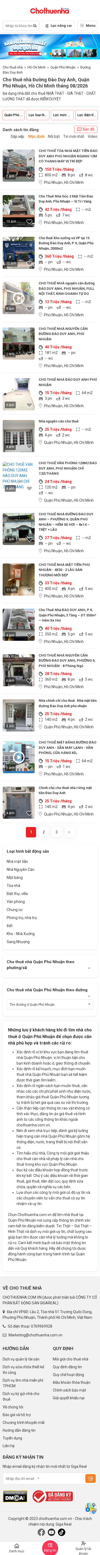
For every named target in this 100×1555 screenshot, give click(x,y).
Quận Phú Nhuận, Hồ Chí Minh (69, 442)
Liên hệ (8, 1446)
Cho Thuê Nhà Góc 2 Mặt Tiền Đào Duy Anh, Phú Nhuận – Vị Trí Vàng (66, 199)
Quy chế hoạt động (68, 1375)
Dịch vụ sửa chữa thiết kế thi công (23, 1370)
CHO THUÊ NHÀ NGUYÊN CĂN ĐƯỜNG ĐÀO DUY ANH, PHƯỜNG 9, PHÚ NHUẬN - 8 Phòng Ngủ (67, 660)
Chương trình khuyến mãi (24, 1422)
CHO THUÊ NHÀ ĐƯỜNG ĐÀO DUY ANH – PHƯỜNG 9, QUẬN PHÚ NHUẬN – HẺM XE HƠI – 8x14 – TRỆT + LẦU (66, 522)
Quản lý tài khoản (83, 1551)
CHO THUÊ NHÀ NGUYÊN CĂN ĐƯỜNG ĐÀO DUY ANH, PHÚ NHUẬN (63, 334)
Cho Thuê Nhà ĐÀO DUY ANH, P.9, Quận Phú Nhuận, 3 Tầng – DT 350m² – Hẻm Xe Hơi (67, 615)
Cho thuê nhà (13, 67)
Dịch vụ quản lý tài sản (21, 1359)
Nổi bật (54, 136)
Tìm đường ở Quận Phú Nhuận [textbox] (32, 1005)
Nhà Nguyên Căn (20, 869)
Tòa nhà (13, 885)
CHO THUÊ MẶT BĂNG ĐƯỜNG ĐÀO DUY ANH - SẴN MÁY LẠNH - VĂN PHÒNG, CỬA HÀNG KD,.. (67, 747)
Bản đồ (88, 129)
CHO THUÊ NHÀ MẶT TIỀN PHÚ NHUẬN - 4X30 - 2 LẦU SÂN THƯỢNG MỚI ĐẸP (64, 570)
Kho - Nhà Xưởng (21, 934)
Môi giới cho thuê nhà (70, 1359)
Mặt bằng (15, 877)
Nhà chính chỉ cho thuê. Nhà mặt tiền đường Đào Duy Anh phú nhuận (68, 703)
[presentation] (90, 46)
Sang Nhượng (18, 942)
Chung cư (15, 910)
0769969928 (41, 1326)
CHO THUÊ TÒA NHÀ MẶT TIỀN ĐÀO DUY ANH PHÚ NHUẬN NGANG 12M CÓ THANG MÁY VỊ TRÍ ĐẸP (68, 156)
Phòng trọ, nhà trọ (22, 918)
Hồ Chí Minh (36, 67)
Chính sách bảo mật (69, 1390)
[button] (40, 53)
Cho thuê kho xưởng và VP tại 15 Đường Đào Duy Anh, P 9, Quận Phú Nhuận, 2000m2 (66, 243)
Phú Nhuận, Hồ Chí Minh (64, 182)
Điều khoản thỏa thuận (71, 1382)
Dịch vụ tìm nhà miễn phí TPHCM (23, 1383)
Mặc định (36, 136)
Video (92, 136)
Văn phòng (16, 902)
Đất (10, 926)
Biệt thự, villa (17, 893)
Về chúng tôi (13, 1407)
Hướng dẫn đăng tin (19, 1430)
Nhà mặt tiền (17, 861)
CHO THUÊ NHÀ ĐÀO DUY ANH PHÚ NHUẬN (68, 382)
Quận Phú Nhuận (62, 67)
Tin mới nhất (73, 136)
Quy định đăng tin (67, 1367)
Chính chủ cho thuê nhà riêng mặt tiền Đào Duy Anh (65, 790)
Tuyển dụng (12, 1438)
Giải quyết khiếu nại (69, 1398)
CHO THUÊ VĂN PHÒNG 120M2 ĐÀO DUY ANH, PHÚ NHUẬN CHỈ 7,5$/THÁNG (68, 468)
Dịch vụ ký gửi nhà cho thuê (21, 1396)
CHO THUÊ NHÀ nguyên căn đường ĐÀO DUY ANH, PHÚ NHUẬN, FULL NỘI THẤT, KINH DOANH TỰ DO (67, 288)
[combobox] (50, 1004)
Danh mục (16, 1551)
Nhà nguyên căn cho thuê (59, 421)
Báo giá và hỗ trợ (17, 1415)
